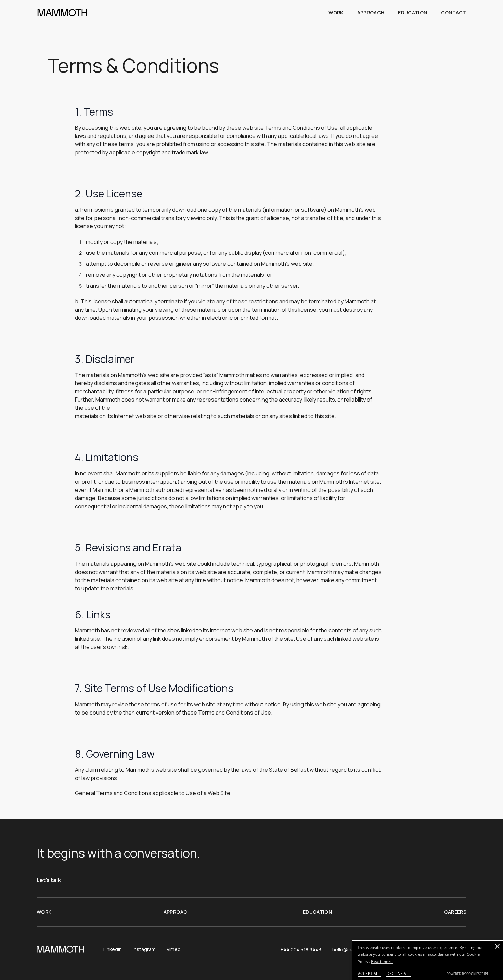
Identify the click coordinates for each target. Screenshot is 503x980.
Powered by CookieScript (467, 973)
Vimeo (174, 949)
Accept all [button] (369, 973)
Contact (453, 12)
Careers (455, 912)
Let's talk (49, 880)
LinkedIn (112, 949)
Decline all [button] (399, 973)
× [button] (497, 946)
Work (335, 12)
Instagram (144, 949)
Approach (371, 12)
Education (412, 12)
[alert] (427, 960)
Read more (382, 961)
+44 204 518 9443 (300, 949)
